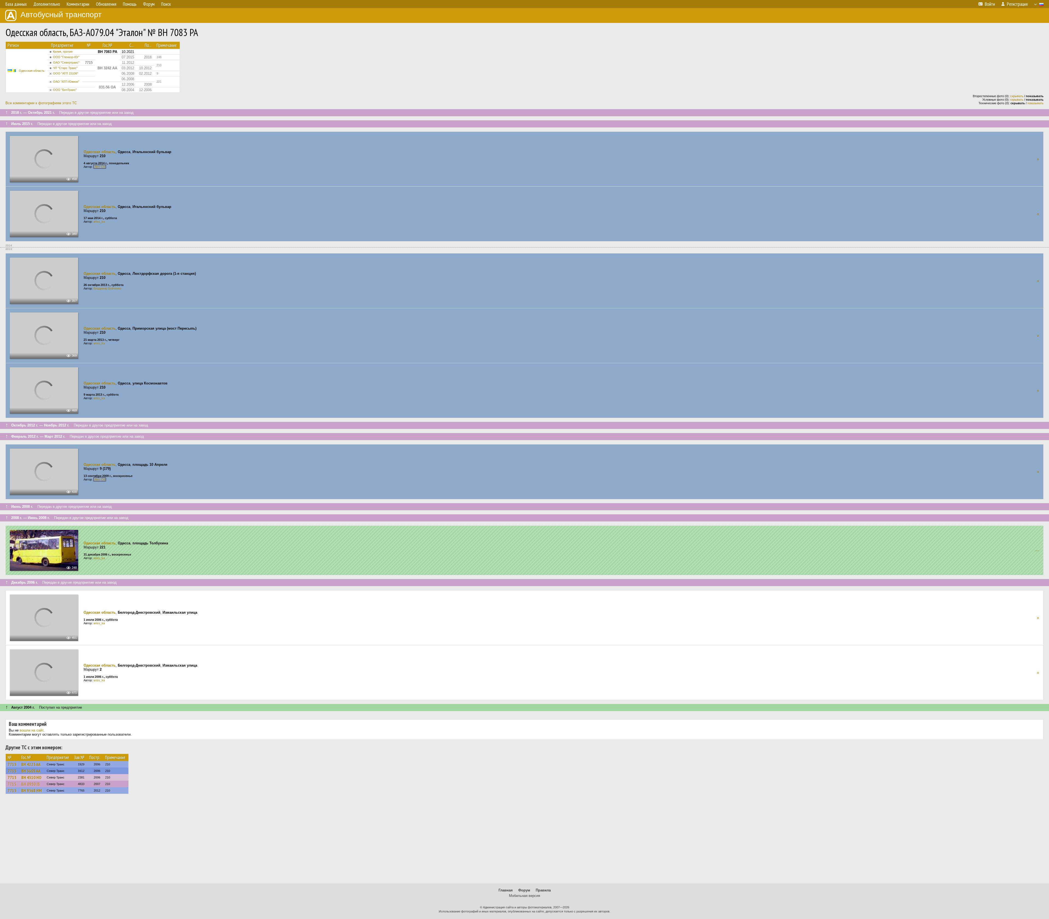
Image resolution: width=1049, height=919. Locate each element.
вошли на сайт (31, 730)
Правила (543, 890)
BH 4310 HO (31, 777)
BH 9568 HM (31, 790)
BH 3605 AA (30, 771)
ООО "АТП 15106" (65, 73)
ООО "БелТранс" (65, 89)
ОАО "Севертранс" (66, 62)
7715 (12, 764)
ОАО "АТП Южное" (66, 81)
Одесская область (32, 70)
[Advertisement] (524, 841)
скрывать (1016, 96)
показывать (1035, 103)
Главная (506, 890)
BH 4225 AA (30, 764)
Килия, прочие (63, 51)
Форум (524, 890)
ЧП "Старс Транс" (65, 68)
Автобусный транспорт (61, 14)
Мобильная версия (524, 896)
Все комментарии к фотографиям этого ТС (41, 103)
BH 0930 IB (30, 784)
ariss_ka (99, 221)
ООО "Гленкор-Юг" (66, 57)
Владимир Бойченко (107, 288)
